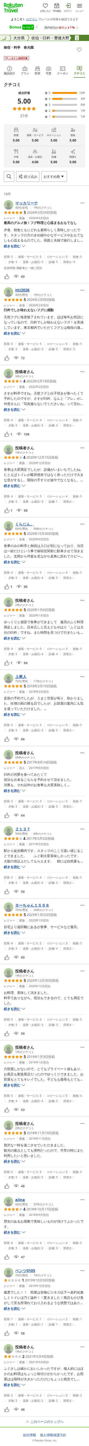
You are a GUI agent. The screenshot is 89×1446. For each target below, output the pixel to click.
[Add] (79, 49)
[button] (28, 205)
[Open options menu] (82, 203)
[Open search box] (9, 176)
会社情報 (29, 1435)
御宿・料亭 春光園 (19, 47)
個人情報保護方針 (53, 1435)
